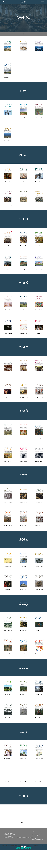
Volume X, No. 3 (39, 246)
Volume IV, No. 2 (23, 630)
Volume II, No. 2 (23, 758)
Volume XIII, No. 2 (23, 54)
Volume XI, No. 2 (23, 182)
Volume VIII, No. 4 (8, 397)
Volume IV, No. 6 (39, 654)
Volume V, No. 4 (8, 589)
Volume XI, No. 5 (23, 205)
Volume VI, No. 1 (8, 502)
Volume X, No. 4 (8, 269)
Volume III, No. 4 (8, 718)
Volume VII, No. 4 (8, 461)
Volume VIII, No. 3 (39, 374)
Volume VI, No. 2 (23, 502)
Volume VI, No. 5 (23, 525)
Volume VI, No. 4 (8, 525)
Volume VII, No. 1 (8, 438)
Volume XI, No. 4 (8, 205)
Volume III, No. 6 (39, 718)
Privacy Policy (9, 836)
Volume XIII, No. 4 (8, 77)
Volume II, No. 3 (39, 758)
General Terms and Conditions (9, 837)
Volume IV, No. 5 (23, 654)
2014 (23, 539)
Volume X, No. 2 (23, 246)
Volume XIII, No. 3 (39, 54)
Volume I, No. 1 (23, 822)
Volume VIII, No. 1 (8, 374)
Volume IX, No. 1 (8, 310)
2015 (23, 475)
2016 (23, 411)
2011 (23, 731)
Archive (23, 18)
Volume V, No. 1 (7, 566)
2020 (23, 154)
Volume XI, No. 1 (8, 182)
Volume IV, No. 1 (8, 630)
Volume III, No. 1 (8, 694)
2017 (23, 347)
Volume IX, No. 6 (39, 333)
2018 (23, 283)
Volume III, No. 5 (23, 718)
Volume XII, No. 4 (8, 141)
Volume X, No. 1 (7, 246)
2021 (23, 91)
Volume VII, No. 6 (39, 461)
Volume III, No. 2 (23, 694)
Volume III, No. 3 (39, 694)
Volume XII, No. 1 (8, 118)
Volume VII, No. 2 (23, 438)
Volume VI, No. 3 (39, 502)
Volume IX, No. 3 (39, 310)
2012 (23, 667)
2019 (23, 218)
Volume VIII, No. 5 (23, 397)
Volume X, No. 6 (39, 269)
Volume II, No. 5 (23, 782)
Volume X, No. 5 (23, 269)
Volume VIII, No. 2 (23, 374)
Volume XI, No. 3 (39, 182)
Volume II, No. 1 (7, 758)
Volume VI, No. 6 (39, 525)
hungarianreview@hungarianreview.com (25, 837)
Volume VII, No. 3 (39, 438)
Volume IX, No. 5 (23, 333)
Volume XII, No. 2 (23, 118)
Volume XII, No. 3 (39, 118)
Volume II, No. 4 (8, 782)
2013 (23, 603)
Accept (18, 848)
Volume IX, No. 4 (8, 333)
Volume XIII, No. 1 (8, 54)
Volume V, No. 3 (39, 566)
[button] (4, 2)
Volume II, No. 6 (39, 782)
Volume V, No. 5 (23, 589)
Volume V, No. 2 (23, 566)
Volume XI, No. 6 (39, 205)
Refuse (22, 848)
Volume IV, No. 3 (39, 630)
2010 (23, 795)
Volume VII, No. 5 (23, 461)
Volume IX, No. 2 (23, 310)
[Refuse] (45, 846)
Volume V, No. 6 (39, 589)
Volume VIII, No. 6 (39, 397)
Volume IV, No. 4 (8, 654)
